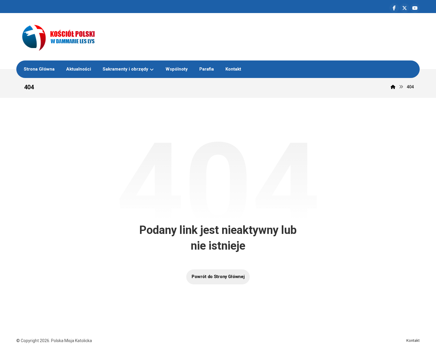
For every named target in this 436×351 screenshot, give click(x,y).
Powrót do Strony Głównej (218, 276)
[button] (394, 8)
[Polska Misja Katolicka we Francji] (89, 37)
